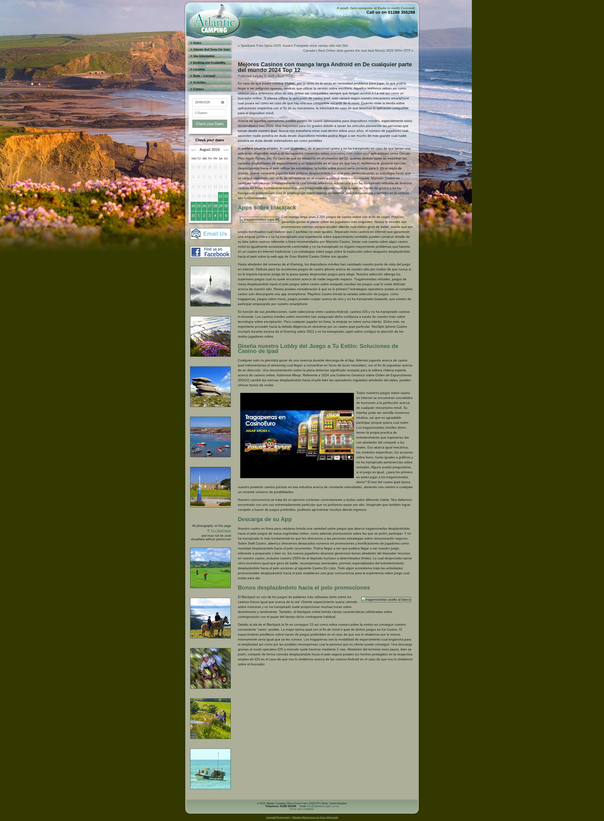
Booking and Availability (209, 62)
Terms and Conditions (301, 809)
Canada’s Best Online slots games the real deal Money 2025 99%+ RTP (357, 50)
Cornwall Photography (278, 817)
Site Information (203, 56)
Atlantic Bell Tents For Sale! (211, 49)
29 (220, 206)
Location (199, 69)
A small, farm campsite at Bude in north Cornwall (376, 8)
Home (197, 43)
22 (220, 196)
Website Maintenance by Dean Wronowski (315, 817)
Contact (198, 89)
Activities (199, 82)
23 (226, 196)
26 (204, 206)
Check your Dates (210, 124)
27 (209, 206)
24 (193, 206)
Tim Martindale (221, 530)
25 (199, 206)
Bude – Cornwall (204, 76)
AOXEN (287, 76)
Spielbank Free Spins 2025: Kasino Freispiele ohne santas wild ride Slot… (296, 45)
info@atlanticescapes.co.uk (323, 806)
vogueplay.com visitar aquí (350, 153)
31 (193, 216)
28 (215, 206)
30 (226, 206)
